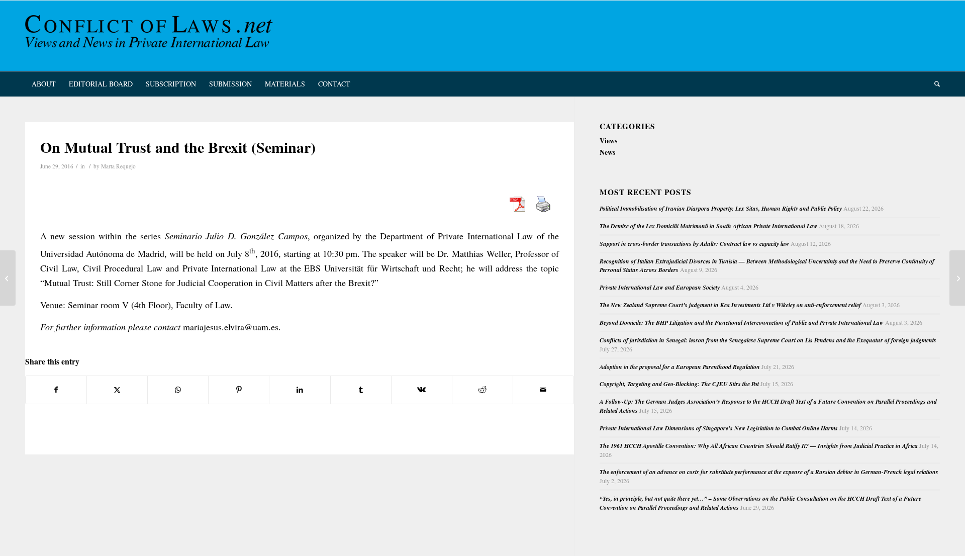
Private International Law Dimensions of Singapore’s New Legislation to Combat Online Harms (719, 428)
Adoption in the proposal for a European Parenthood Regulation (680, 366)
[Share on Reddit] (482, 389)
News (607, 152)
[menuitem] (43, 84)
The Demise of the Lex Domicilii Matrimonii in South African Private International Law (708, 226)
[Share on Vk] (422, 389)
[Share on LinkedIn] (299, 389)
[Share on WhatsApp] (178, 389)
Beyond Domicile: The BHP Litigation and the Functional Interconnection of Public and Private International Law (742, 322)
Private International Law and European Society (660, 287)
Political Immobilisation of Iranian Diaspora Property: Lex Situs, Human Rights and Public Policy (721, 208)
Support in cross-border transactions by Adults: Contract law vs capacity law (694, 243)
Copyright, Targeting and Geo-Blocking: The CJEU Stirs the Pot (679, 384)
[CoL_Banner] (150, 36)
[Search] (934, 84)
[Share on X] (117, 389)
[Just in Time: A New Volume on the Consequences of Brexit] (8, 278)
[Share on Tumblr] (361, 389)
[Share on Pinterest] (239, 389)
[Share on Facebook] (56, 389)
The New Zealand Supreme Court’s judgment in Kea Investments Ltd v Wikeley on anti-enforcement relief (730, 305)
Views (608, 140)
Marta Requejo (118, 166)
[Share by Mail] (543, 389)
